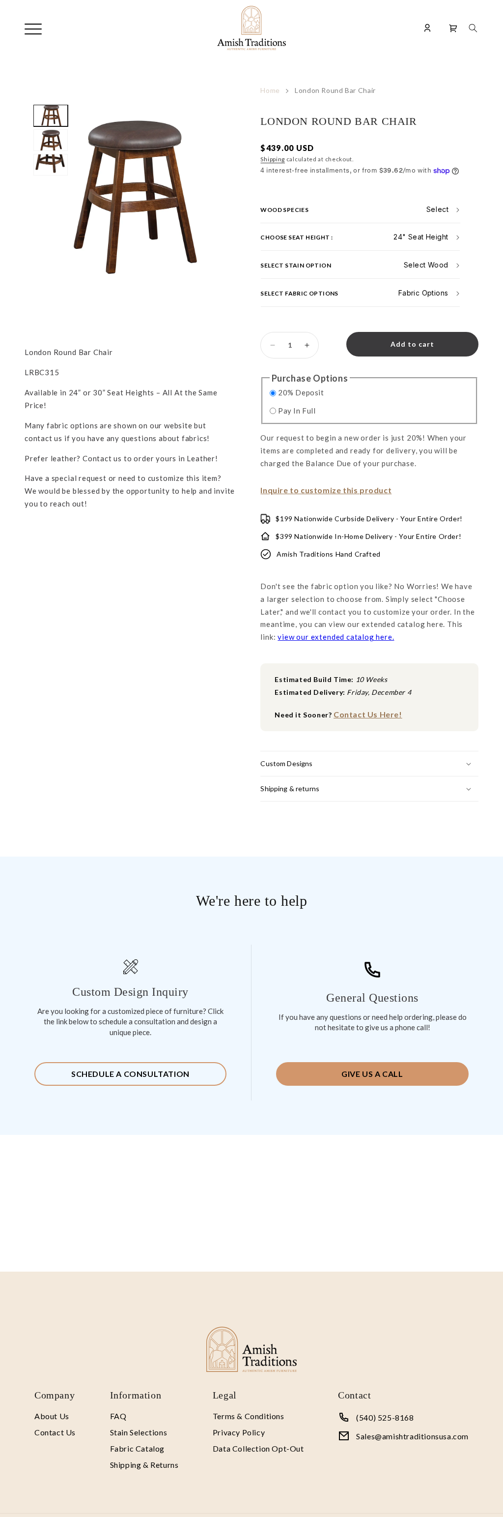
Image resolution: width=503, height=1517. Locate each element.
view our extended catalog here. (336, 636)
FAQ (118, 1416)
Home (270, 90)
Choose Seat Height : (296, 237)
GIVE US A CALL (372, 1073)
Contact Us (55, 1432)
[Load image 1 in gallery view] (50, 115)
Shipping (272, 159)
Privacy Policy (239, 1432)
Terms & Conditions (248, 1416)
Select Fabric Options (299, 293)
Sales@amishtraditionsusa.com (412, 1436)
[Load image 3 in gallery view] (50, 165)
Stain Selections (139, 1432)
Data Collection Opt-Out (258, 1448)
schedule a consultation (130, 1073)
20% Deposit (301, 392)
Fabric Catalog (137, 1448)
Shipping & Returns (144, 1464)
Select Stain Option (295, 265)
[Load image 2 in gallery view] (50, 140)
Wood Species (284, 209)
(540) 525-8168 (385, 1417)
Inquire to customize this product (325, 490)
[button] (473, 28)
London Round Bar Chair (335, 90)
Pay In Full (297, 410)
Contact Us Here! (368, 714)
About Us (51, 1416)
